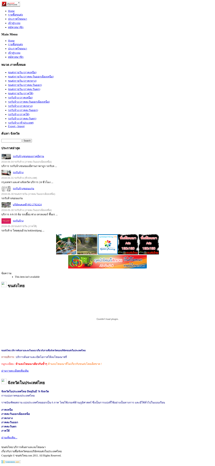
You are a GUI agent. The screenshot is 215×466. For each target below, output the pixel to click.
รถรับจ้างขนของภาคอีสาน (28, 156)
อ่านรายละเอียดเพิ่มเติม (15, 370)
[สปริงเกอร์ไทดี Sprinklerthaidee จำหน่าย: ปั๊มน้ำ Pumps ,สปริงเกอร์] (87, 253)
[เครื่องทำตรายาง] (108, 253)
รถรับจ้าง (18, 172)
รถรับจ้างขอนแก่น (23, 188)
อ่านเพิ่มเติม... (9, 437)
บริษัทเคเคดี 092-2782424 (27, 204)
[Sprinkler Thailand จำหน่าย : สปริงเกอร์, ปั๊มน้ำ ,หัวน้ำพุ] (66, 253)
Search (27, 140)
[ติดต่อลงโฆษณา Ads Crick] (128, 253)
